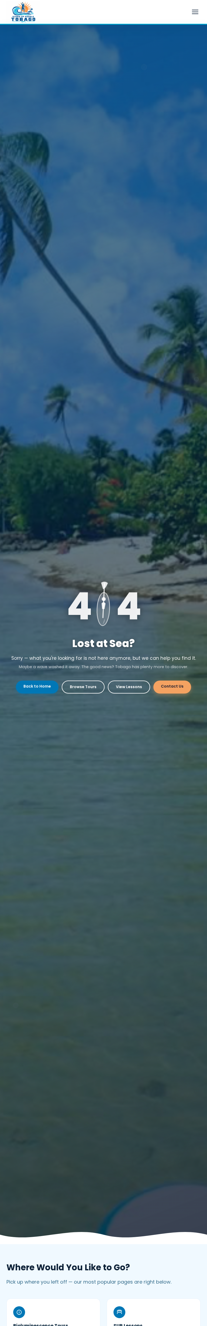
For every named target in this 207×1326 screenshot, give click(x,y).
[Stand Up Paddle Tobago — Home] (23, 12)
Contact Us (172, 686)
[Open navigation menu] (195, 11)
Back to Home (37, 686)
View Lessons (129, 686)
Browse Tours (83, 686)
